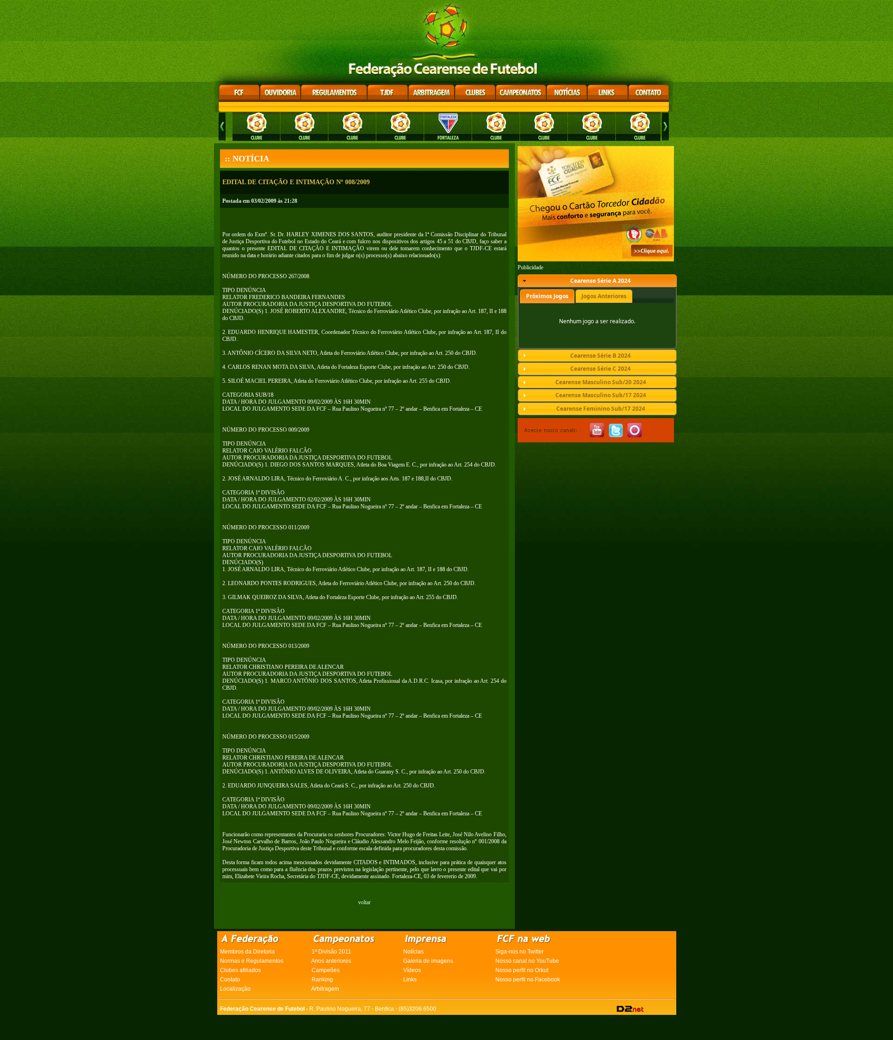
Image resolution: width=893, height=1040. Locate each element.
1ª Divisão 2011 (331, 951)
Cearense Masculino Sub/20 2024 (600, 382)
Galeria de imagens (428, 961)
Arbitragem (325, 989)
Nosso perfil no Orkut (521, 970)
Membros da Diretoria (247, 951)
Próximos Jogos (547, 296)
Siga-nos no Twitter (519, 951)
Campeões (326, 970)
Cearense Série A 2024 (600, 281)
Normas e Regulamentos (251, 961)
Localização (235, 989)
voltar (364, 902)
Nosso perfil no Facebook (527, 979)
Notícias (413, 951)
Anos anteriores (331, 961)
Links (410, 979)
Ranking (322, 979)
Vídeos (412, 970)
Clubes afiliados (240, 970)
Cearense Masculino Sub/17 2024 (600, 395)
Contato (230, 979)
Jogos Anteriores (603, 296)
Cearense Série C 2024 (600, 369)
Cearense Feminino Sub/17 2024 (600, 409)
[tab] (597, 280)
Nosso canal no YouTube (527, 961)
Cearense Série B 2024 (600, 356)
